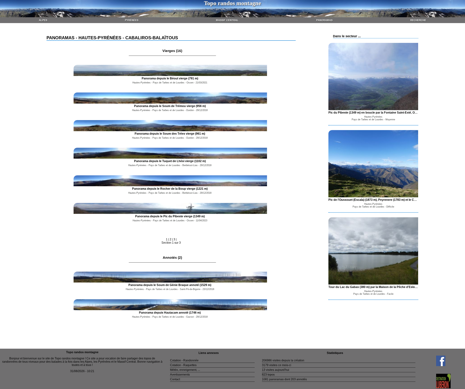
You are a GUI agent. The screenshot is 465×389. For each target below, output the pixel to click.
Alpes (43, 20)
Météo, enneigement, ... (185, 369)
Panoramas (324, 20)
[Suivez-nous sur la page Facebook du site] (430, 365)
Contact (175, 379)
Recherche (418, 20)
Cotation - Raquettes (183, 365)
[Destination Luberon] (433, 387)
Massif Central (227, 20)
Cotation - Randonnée (184, 360)
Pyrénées (131, 20)
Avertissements (180, 374)
